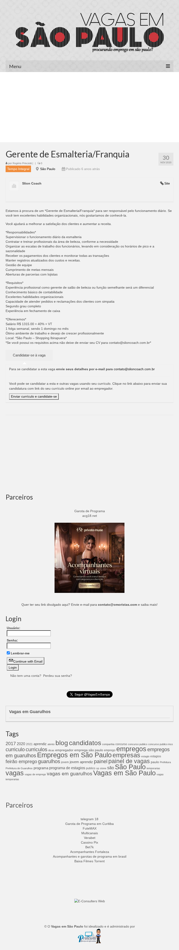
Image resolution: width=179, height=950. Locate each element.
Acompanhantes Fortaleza (89, 852)
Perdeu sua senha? (57, 676)
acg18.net (89, 516)
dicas (51, 750)
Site (167, 183)
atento (51, 744)
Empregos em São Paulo (74, 755)
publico (90, 768)
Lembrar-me (20, 653)
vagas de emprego (35, 774)
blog (61, 743)
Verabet (89, 838)
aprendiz (40, 744)
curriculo (15, 749)
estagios (155, 756)
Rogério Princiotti (22, 163)
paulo (155, 762)
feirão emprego (21, 761)
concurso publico (137, 744)
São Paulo (47, 169)
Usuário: (13, 628)
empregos (131, 749)
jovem (65, 762)
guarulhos (49, 761)
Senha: (12, 640)
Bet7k (89, 847)
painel (100, 761)
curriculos (36, 749)
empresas (126, 755)
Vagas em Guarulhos (30, 711)
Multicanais (89, 833)
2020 (21, 744)
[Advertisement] (89, 107)
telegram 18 (89, 819)
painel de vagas (129, 761)
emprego (109, 750)
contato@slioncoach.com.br (134, 369)
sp (97, 768)
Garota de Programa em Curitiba (89, 824)
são (110, 767)
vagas (15, 773)
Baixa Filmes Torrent (89, 861)
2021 (29, 744)
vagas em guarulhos (69, 773)
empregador (64, 750)
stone (103, 768)
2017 (11, 743)
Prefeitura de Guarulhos (19, 768)
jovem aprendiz (81, 762)
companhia (108, 744)
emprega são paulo (88, 750)
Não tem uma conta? (25, 676)
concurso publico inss (160, 744)
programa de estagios (67, 768)
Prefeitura (165, 762)
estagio (145, 756)
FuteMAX (89, 828)
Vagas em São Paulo (124, 773)
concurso (121, 744)
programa (41, 768)
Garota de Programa (89, 511)
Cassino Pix (89, 842)
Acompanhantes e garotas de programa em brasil (89, 856)
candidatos (85, 743)
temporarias (153, 768)
